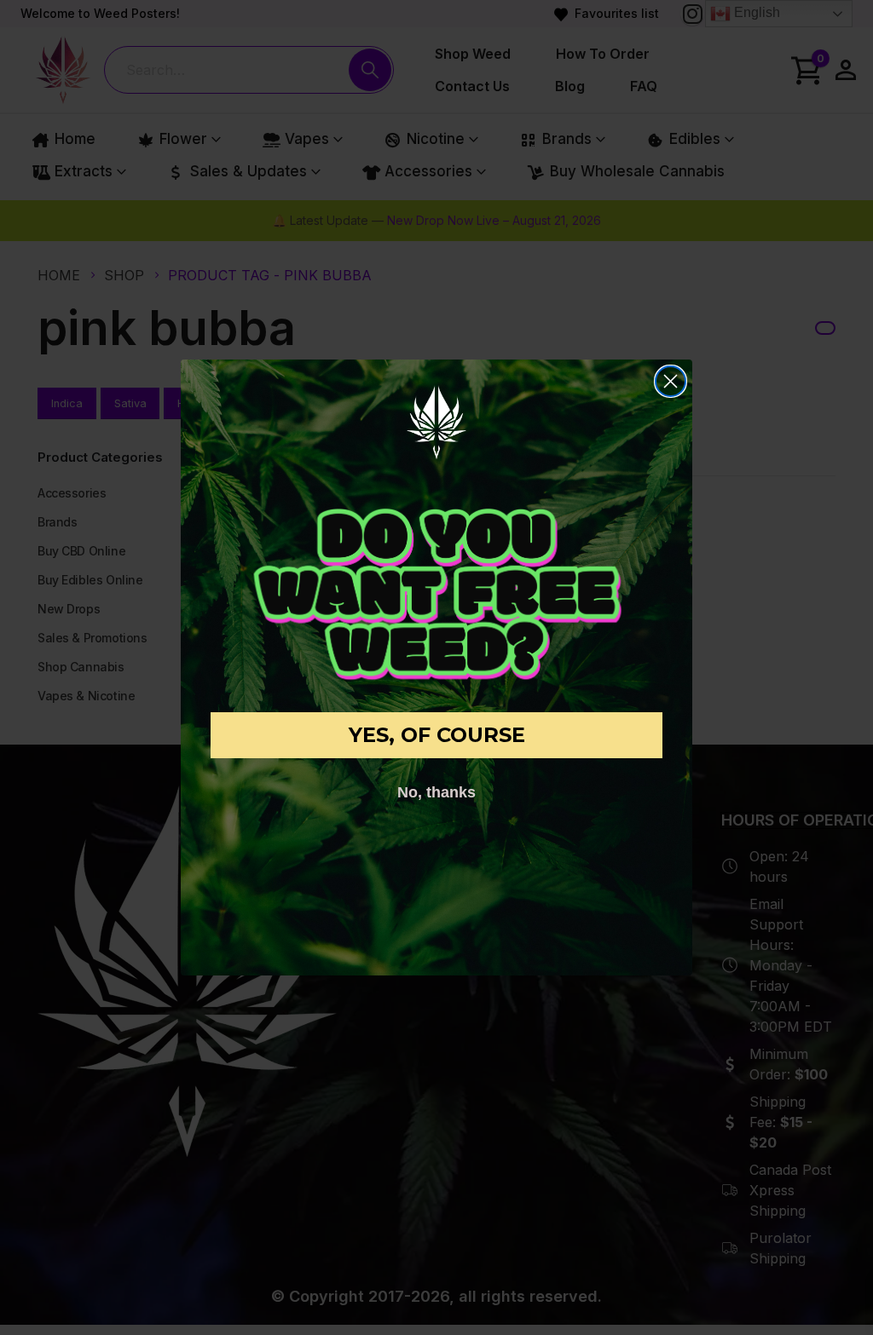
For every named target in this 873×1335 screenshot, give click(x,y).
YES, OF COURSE (437, 734)
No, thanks (436, 792)
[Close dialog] (670, 381)
